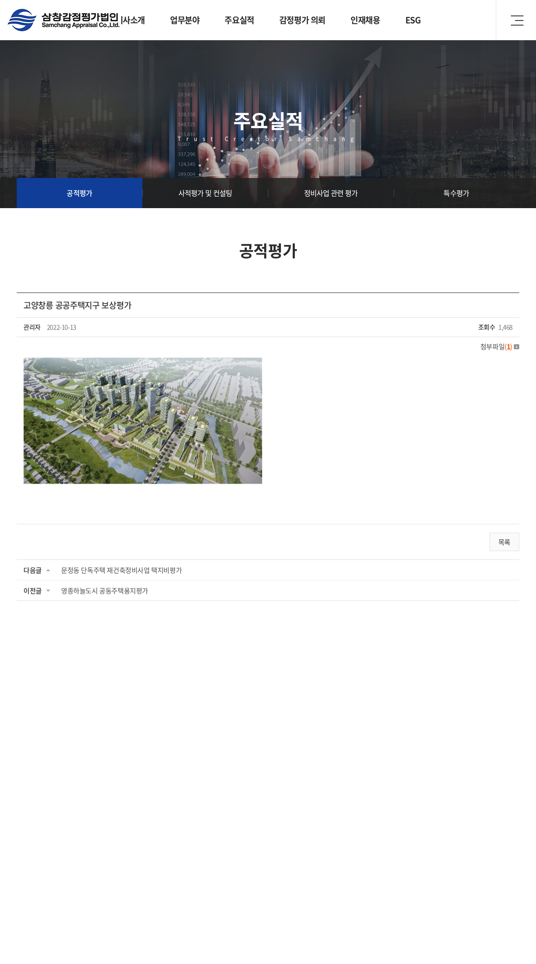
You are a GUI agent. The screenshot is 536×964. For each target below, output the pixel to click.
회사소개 (130, 20)
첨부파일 (496, 346)
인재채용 (365, 20)
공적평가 (79, 193)
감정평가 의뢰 (302, 20)
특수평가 (456, 193)
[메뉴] (516, 20)
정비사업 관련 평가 (331, 193)
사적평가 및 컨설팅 (205, 193)
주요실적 (239, 20)
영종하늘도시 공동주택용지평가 (104, 590)
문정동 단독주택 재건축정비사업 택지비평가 (121, 570)
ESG (413, 20)
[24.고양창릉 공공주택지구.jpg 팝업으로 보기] (142, 364)
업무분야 (184, 20)
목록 (504, 542)
